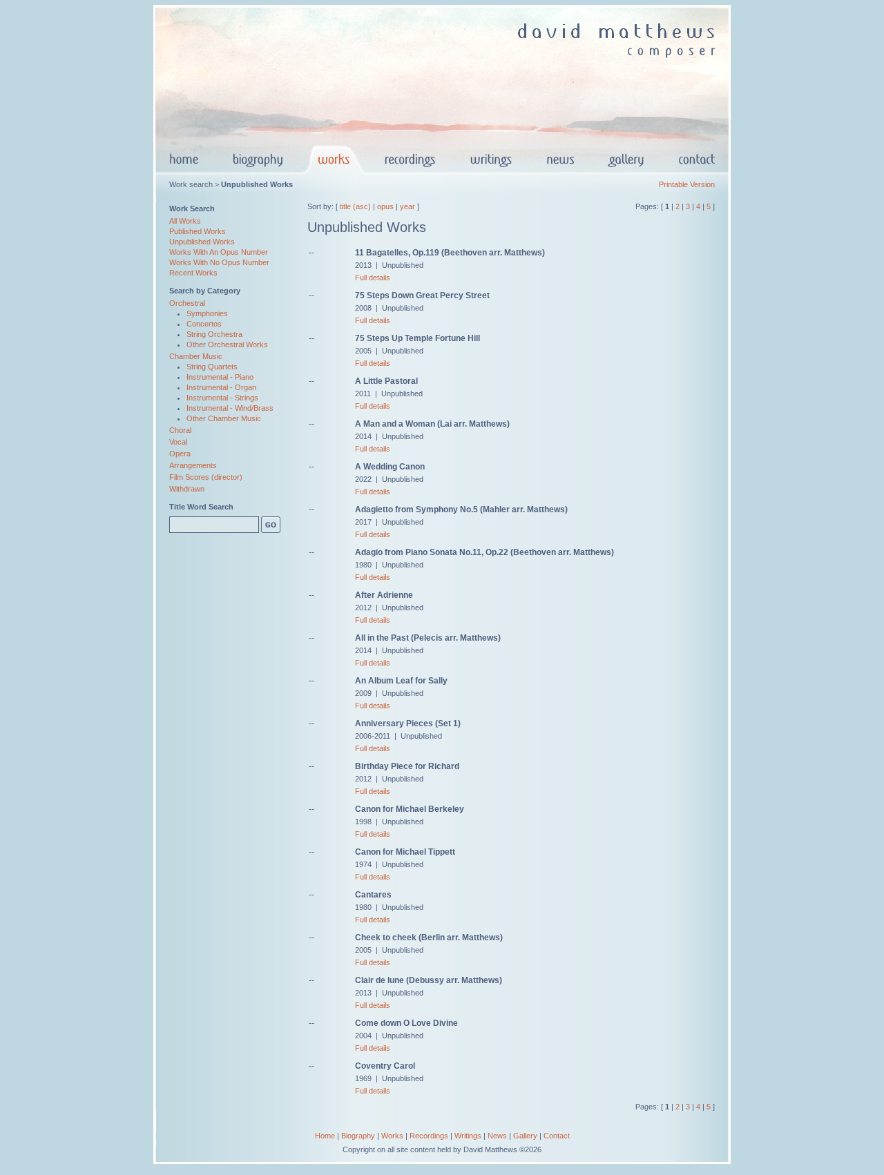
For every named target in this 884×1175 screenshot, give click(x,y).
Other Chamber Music (223, 418)
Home (325, 1136)
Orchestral (187, 303)
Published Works (197, 231)
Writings (467, 1136)
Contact (557, 1136)
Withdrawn (186, 489)
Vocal (178, 442)
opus (385, 206)
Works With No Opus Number (219, 262)
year (407, 206)
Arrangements (193, 465)
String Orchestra (214, 334)
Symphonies (207, 313)
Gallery (525, 1136)
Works (392, 1136)
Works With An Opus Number (218, 252)
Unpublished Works (202, 241)
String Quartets (212, 366)
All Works (185, 221)
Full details (372, 277)
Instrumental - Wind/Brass (229, 408)
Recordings (429, 1136)
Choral (180, 430)
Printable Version (687, 184)
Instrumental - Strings (222, 398)
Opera (180, 453)
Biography (358, 1136)
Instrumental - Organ (221, 387)
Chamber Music (195, 356)
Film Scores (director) (205, 477)
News (497, 1136)
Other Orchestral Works (227, 344)
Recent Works (193, 273)
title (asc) (355, 206)
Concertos (204, 324)
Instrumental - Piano (219, 377)
